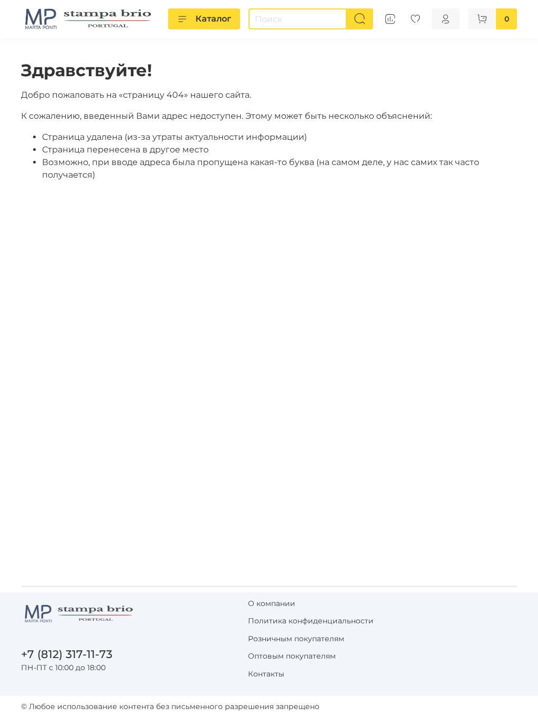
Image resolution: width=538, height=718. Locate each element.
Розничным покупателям (296, 638)
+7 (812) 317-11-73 (66, 654)
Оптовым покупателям (292, 656)
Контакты (266, 674)
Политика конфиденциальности (311, 620)
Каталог (213, 19)
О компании (271, 603)
